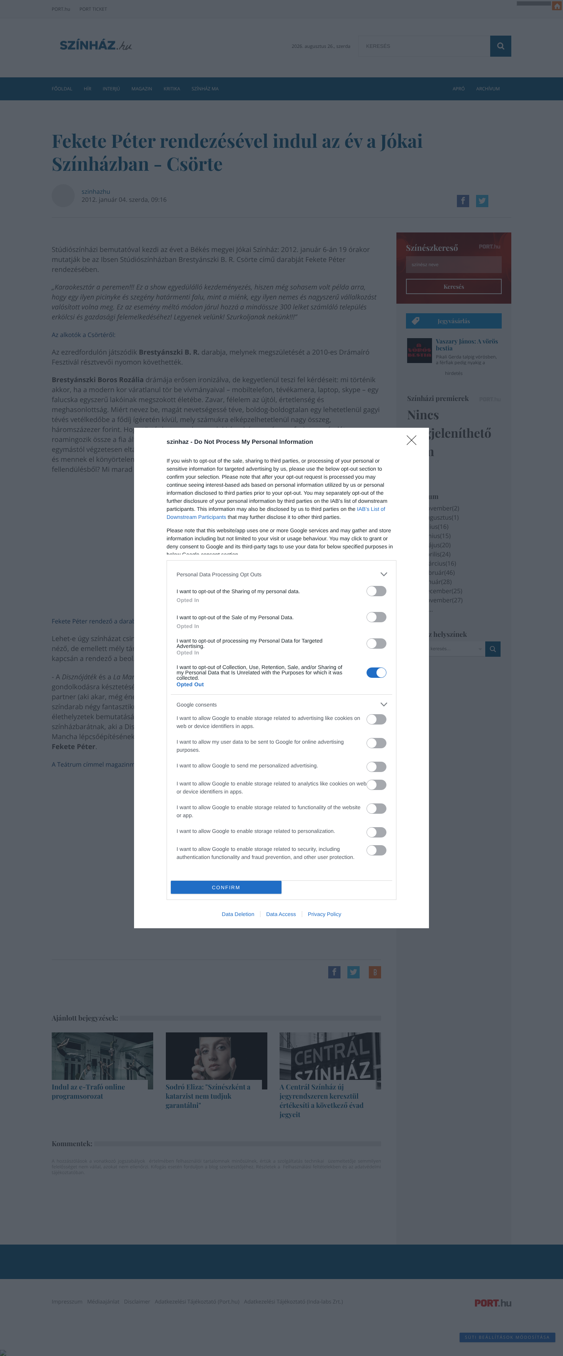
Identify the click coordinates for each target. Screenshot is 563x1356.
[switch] (376, 591)
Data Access (281, 914)
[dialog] (281, 678)
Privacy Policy (324, 914)
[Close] (414, 442)
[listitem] (281, 574)
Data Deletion (238, 914)
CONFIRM (226, 887)
